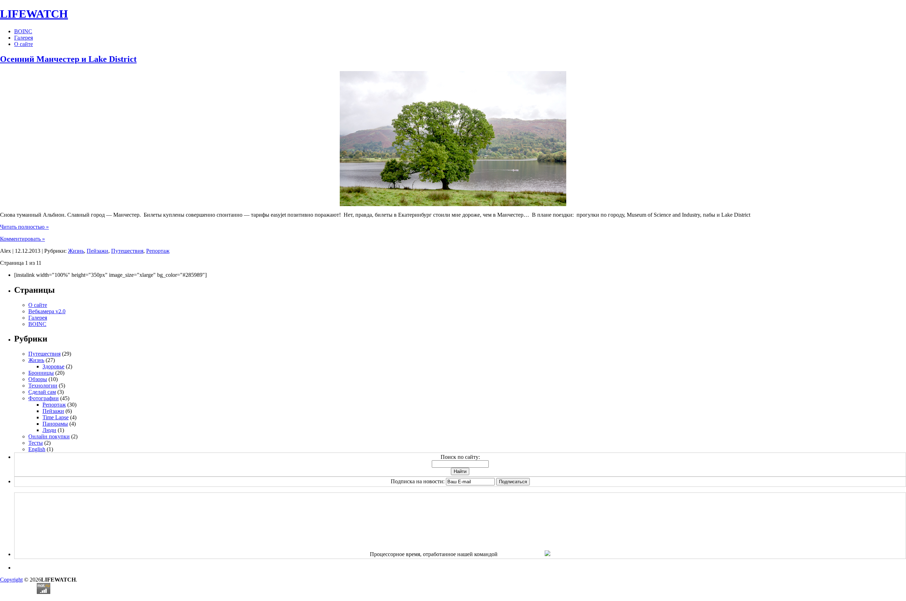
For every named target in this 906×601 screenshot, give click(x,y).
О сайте (23, 44)
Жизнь (76, 251)
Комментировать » (22, 239)
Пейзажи (97, 251)
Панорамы (55, 424)
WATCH (34, 13)
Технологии (42, 386)
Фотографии (43, 398)
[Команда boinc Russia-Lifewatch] (547, 554)
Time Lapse (55, 417)
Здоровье (53, 366)
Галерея (23, 38)
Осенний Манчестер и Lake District (68, 59)
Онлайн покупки (49, 436)
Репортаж (158, 251)
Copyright (11, 580)
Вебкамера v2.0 (46, 311)
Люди (49, 430)
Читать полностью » (24, 227)
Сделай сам (42, 392)
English (36, 449)
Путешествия (127, 251)
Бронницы (41, 373)
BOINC (23, 31)
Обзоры (37, 379)
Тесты (35, 443)
